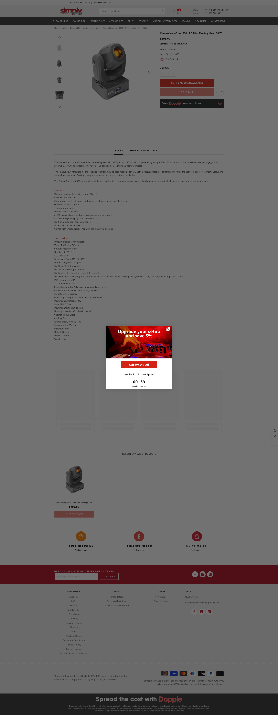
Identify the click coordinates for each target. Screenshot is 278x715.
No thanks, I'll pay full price (139, 374)
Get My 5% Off (139, 365)
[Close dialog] (168, 329)
